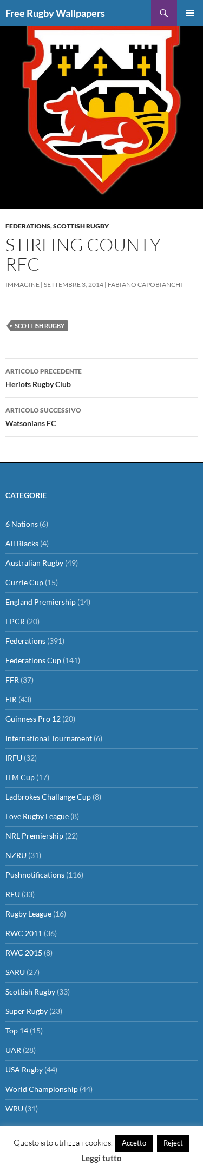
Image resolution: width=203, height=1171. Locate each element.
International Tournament (48, 738)
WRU (14, 1108)
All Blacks (21, 543)
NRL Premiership (34, 835)
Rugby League (28, 913)
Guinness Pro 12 (33, 718)
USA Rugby (24, 1069)
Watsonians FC (43, 417)
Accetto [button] (134, 1143)
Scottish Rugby (81, 226)
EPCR (15, 621)
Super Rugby (26, 1011)
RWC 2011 (23, 933)
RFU (12, 894)
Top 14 (16, 1030)
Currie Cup (24, 582)
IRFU (13, 757)
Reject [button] (173, 1143)
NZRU (16, 855)
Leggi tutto (101, 1158)
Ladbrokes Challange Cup (48, 796)
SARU (15, 972)
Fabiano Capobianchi (145, 284)
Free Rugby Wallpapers (55, 13)
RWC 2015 (23, 952)
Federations (27, 226)
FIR (11, 699)
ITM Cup (20, 777)
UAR (13, 1050)
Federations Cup (33, 660)
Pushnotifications (34, 874)
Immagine (22, 284)
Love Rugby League (37, 816)
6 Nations (21, 523)
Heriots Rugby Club (43, 378)
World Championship (41, 1089)
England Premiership (40, 601)
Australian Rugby (34, 562)
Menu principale (190, 13)
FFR (12, 679)
